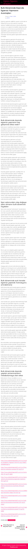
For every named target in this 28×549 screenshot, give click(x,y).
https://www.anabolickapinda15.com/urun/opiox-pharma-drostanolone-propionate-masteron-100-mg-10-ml (14, 479)
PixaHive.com (14, 547)
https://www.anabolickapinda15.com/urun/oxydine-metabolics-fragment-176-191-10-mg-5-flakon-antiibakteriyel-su (14, 462)
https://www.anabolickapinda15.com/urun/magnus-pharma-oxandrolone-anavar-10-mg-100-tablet (14, 509)
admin (8, 18)
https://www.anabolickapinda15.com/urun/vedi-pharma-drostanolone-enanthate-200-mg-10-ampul (13, 502)
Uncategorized (11, 520)
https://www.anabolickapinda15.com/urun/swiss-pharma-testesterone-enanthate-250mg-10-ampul (14, 485)
